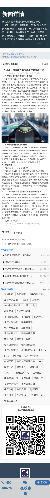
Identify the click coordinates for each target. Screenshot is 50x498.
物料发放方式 (11, 333)
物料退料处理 (28, 345)
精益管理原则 (36, 294)
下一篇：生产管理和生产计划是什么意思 (17, 244)
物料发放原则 (11, 328)
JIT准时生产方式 (21, 373)
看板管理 (8, 311)
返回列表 (45, 64)
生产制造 (21, 294)
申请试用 (42, 482)
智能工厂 (8, 361)
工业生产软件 (31, 356)
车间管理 (25, 317)
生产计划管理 (11, 350)
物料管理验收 (28, 322)
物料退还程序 (23, 339)
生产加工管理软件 (26, 361)
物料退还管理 (11, 345)
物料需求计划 (11, 378)
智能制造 (8, 294)
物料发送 (8, 339)
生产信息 (8, 389)
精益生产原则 (11, 300)
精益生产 (8, 367)
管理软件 (25, 378)
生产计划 (37, 373)
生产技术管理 (23, 311)
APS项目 (25, 328)
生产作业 (8, 395)
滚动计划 (30, 305)
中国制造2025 (28, 350)
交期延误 (34, 389)
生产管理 (14, 221)
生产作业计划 (36, 395)
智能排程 (38, 378)
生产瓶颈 (21, 395)
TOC (6, 373)
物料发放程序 (28, 333)
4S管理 (24, 300)
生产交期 (21, 389)
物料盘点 (21, 367)
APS (40, 361)
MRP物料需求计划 (13, 305)
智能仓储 (16, 356)
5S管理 (35, 300)
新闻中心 (20, 54)
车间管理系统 (11, 317)
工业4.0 (42, 350)
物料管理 (34, 367)
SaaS (6, 356)
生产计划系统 (11, 322)
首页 (13, 54)
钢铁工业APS (10, 401)
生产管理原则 (28, 384)
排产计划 (38, 317)
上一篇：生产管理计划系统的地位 (14, 240)
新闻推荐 (8, 250)
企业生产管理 (11, 384)
